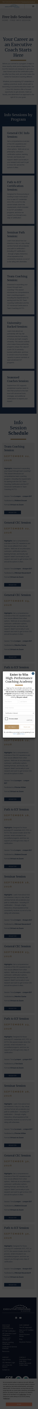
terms (15, 734)
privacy (22, 734)
